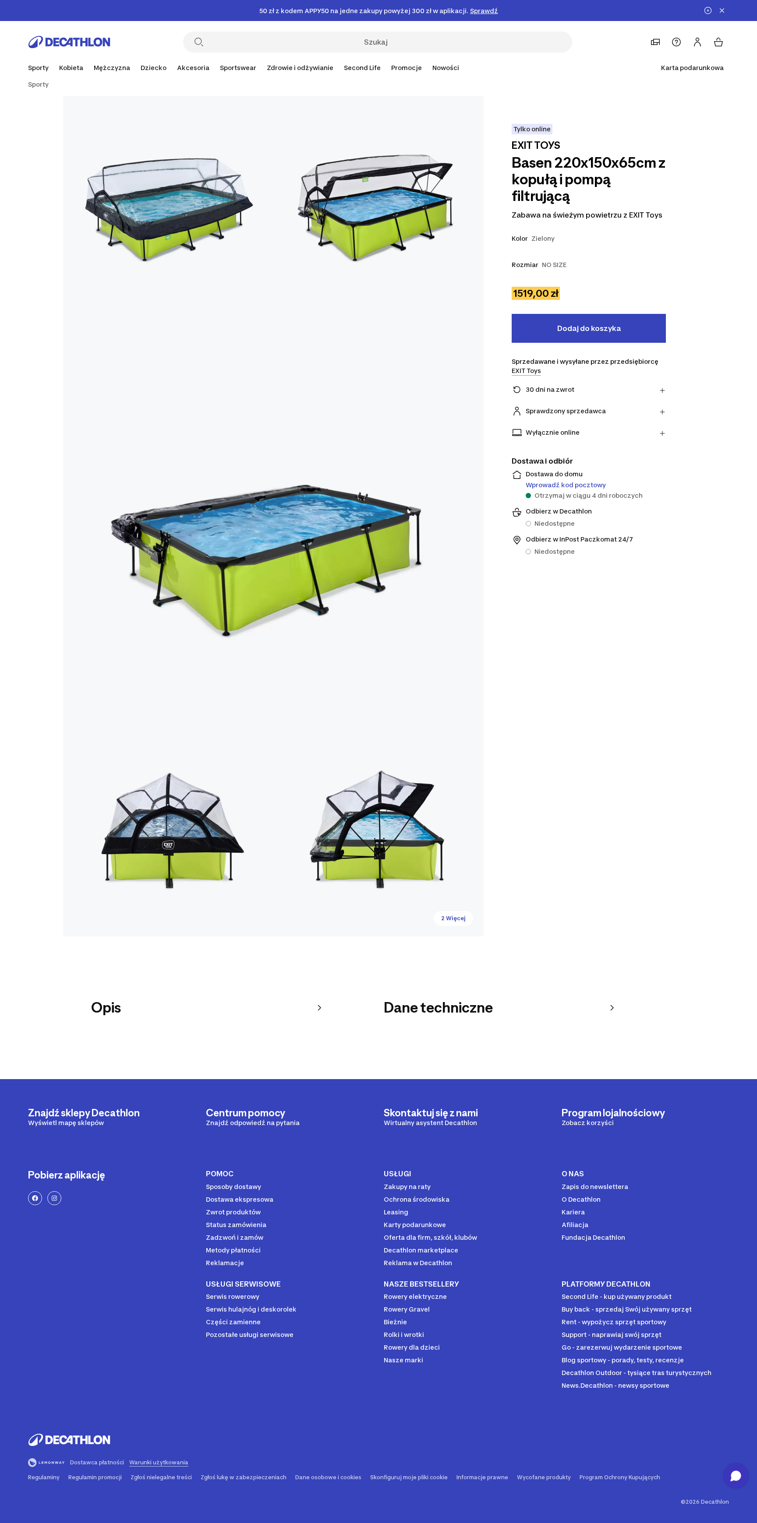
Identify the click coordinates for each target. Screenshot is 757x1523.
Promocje (406, 67)
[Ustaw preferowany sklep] (655, 42)
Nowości (445, 67)
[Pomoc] (676, 42)
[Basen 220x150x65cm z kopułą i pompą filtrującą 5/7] (378, 831)
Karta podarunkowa (692, 67)
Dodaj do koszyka (589, 328)
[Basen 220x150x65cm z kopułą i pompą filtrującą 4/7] (168, 831)
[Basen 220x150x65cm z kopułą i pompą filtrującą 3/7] (273, 516)
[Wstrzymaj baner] (708, 11)
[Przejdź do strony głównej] (69, 42)
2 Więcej (453, 918)
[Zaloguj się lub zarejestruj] (697, 42)
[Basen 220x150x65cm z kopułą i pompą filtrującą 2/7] (168, 201)
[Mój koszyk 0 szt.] (718, 42)
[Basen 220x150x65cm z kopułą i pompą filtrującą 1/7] (378, 201)
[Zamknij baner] (722, 11)
